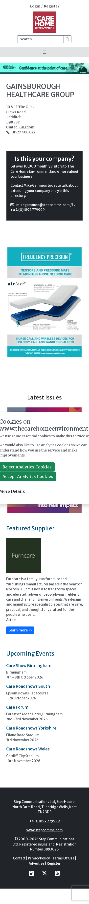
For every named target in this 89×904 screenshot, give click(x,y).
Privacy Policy (39, 858)
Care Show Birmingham (28, 665)
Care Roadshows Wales (28, 748)
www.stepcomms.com (44, 830)
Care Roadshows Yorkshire (31, 728)
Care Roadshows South (28, 686)
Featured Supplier (30, 528)
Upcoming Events (30, 653)
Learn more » (20, 630)
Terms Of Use (63, 858)
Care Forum (17, 707)
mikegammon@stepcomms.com (43, 205)
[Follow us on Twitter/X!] (44, 873)
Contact (19, 858)
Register (51, 6)
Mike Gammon (35, 185)
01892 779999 (48, 821)
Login (35, 6)
